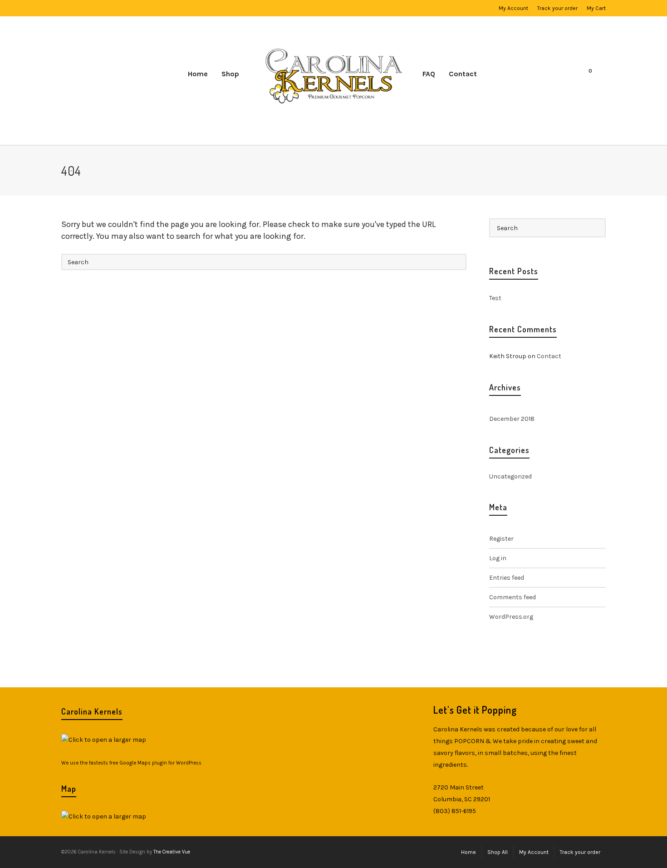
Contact (549, 356)
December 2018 (512, 419)
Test (495, 298)
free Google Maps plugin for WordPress (155, 763)
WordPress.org (511, 617)
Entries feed (506, 578)
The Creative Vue (171, 852)
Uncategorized (510, 476)
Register (501, 538)
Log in (497, 558)
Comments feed (512, 597)
